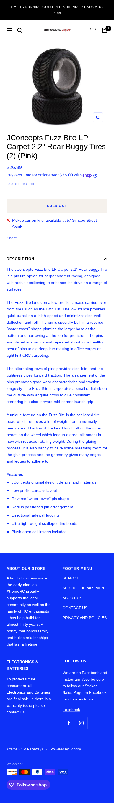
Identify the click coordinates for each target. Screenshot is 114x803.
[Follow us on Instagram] (81, 723)
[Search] (19, 30)
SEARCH (70, 578)
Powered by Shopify (66, 749)
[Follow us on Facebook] (69, 723)
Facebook (71, 709)
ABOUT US (72, 598)
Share (12, 238)
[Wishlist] (93, 31)
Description (20, 259)
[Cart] (104, 30)
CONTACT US (75, 608)
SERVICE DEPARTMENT (85, 588)
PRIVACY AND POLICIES (85, 618)
